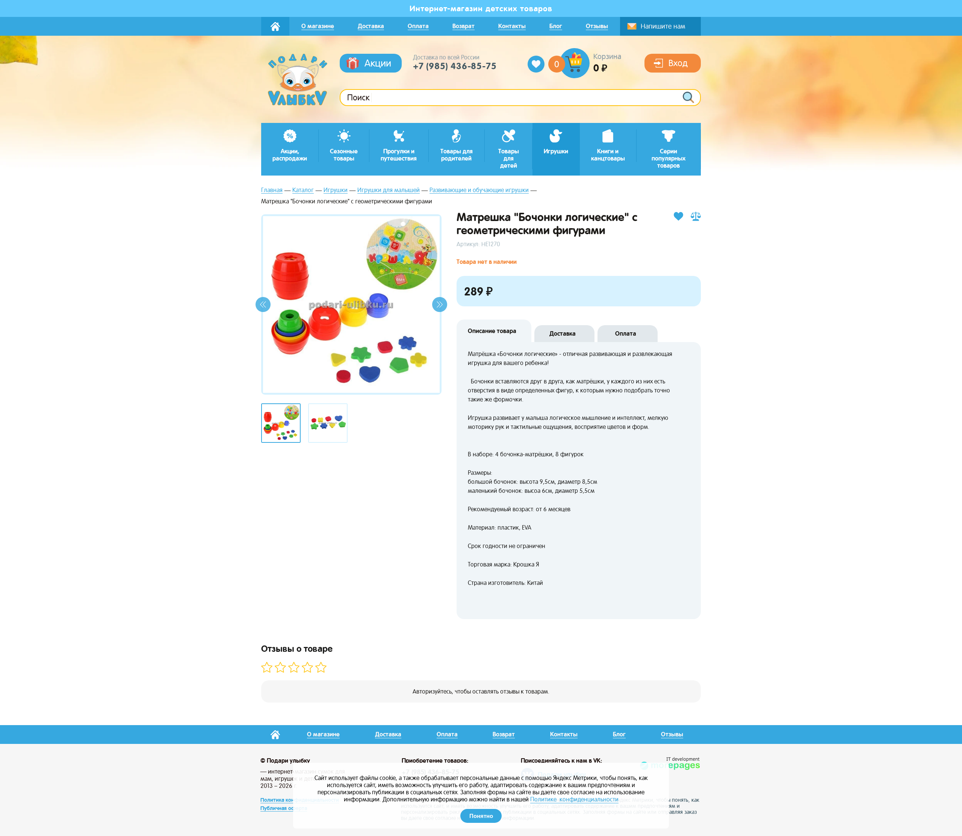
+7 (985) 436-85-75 (454, 66)
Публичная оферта (283, 808)
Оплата (625, 333)
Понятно (481, 816)
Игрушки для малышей (388, 190)
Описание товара (492, 331)
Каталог (303, 190)
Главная (272, 190)
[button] (263, 304)
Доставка (562, 333)
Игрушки (336, 190)
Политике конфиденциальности (574, 799)
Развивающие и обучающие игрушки (479, 190)
